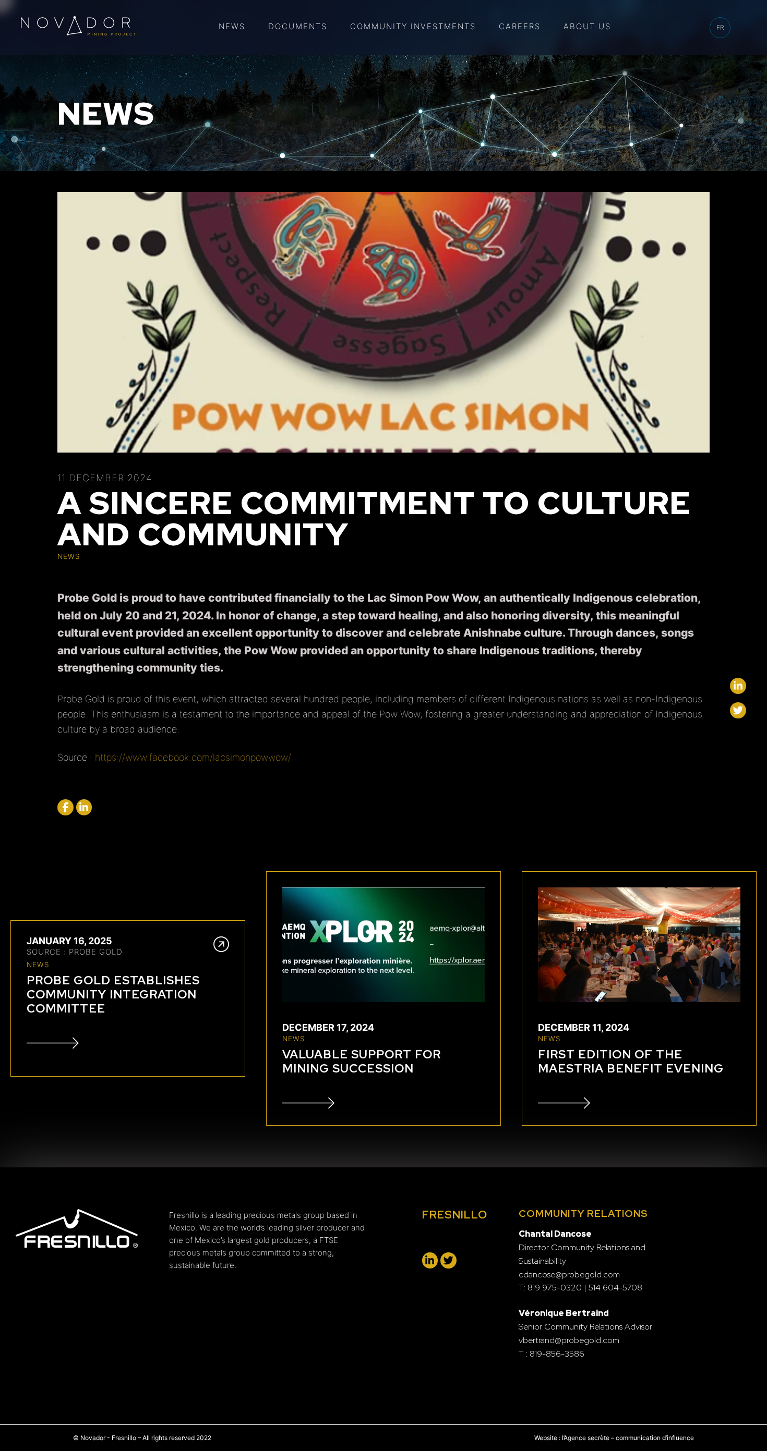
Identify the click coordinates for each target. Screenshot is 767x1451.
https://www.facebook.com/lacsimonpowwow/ (193, 757)
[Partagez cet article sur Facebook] (65, 807)
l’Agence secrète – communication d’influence (628, 1438)
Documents (297, 26)
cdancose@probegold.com (569, 1274)
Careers (520, 26)
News (232, 26)
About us (587, 26)
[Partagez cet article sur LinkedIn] (84, 807)
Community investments (413, 26)
